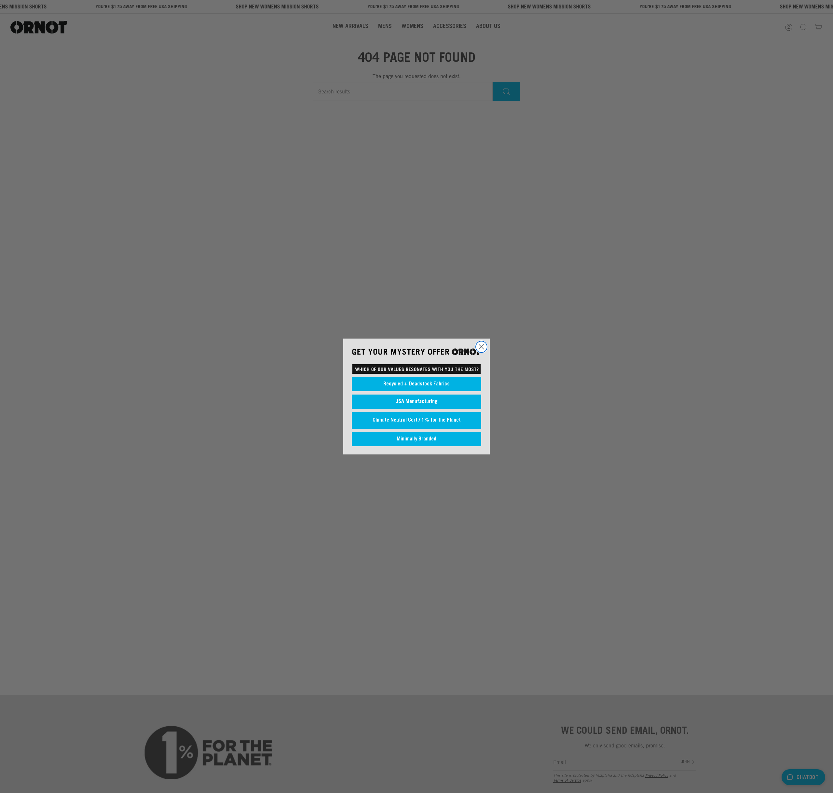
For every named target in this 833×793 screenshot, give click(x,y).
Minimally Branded (416, 439)
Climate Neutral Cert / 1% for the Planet (417, 420)
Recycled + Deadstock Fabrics (416, 384)
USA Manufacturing (416, 401)
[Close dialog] (481, 347)
